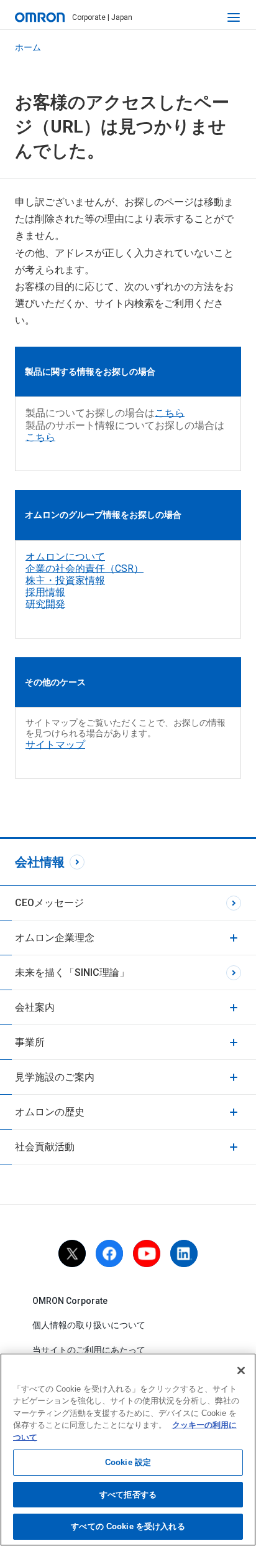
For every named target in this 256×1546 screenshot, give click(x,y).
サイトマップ (55, 745)
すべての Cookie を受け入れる (128, 1526)
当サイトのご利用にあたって (88, 1350)
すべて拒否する (128, 1494)
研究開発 (45, 604)
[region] (128, 1449)
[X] (72, 1253)
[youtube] (146, 1253)
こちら (170, 413)
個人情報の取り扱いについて (88, 1325)
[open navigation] (233, 17)
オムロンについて (65, 557)
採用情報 (45, 592)
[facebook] (109, 1253)
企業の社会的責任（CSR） (84, 568)
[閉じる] (241, 1370)
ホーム (28, 47)
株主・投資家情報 (65, 580)
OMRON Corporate (69, 1301)
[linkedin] (184, 1253)
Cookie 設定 (128, 1462)
